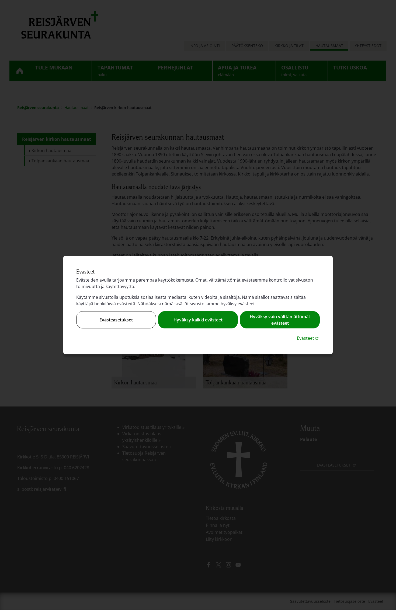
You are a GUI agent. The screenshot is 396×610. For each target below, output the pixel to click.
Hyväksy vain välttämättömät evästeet (280, 320)
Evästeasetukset (116, 320)
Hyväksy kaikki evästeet (198, 320)
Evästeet (308, 338)
